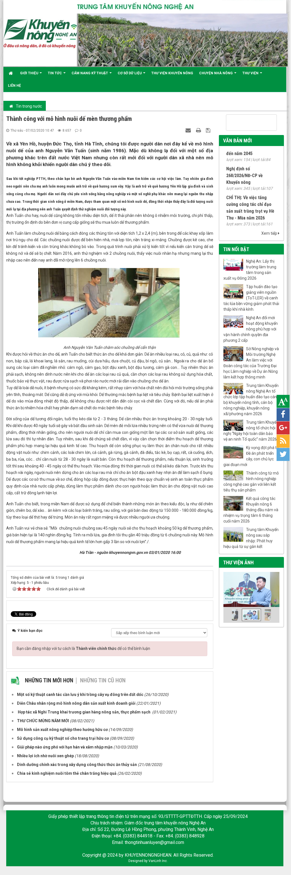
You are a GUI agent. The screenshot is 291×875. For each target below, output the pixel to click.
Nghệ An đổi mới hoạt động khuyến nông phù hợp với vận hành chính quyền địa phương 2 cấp (250, 329)
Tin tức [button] (55, 73)
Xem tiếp (269, 233)
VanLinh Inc (157, 861)
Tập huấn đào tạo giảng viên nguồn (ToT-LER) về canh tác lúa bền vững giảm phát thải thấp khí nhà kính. (251, 298)
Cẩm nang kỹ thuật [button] (90, 73)
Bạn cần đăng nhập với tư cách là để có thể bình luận (83, 648)
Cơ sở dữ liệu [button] (130, 73)
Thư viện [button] (250, 73)
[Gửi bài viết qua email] (189, 130)
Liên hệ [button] (14, 86)
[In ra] (199, 130)
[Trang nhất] (11, 73)
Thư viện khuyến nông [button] (172, 73)
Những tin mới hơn (49, 680)
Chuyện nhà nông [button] (216, 73)
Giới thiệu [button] (29, 73)
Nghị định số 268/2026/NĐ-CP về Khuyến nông (244, 170)
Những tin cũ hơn (103, 680)
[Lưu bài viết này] (209, 130)
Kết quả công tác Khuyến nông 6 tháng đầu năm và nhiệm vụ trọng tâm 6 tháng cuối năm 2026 (250, 509)
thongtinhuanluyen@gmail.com (154, 842)
